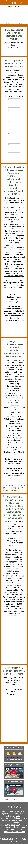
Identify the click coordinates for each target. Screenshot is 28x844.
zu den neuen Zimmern (14, 96)
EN (21, 3)
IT (15, 3)
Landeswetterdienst (14, 759)
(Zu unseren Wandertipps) (14, 276)
